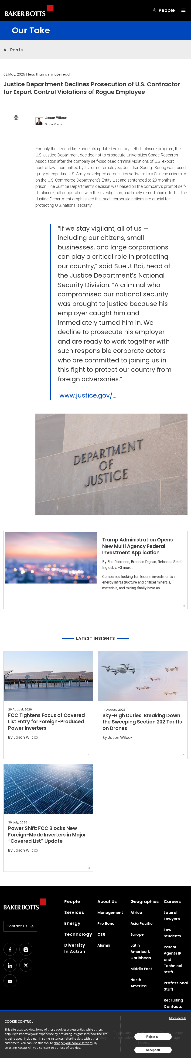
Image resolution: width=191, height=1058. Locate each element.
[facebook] (16, 158)
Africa (136, 912)
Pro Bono (106, 923)
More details (177, 1018)
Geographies (144, 901)
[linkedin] (16, 145)
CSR (101, 934)
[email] (16, 118)
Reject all (153, 1036)
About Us (107, 901)
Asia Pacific (141, 923)
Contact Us (17, 926)
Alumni (103, 945)
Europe (137, 934)
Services (74, 912)
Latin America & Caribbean (140, 952)
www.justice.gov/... (87, 395)
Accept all (153, 1050)
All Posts (13, 50)
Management (110, 912)
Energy (72, 923)
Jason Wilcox (56, 118)
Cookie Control (19, 1021)
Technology (78, 934)
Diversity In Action (74, 948)
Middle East (141, 969)
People (72, 901)
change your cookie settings (73, 1043)
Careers (172, 901)
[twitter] (16, 131)
